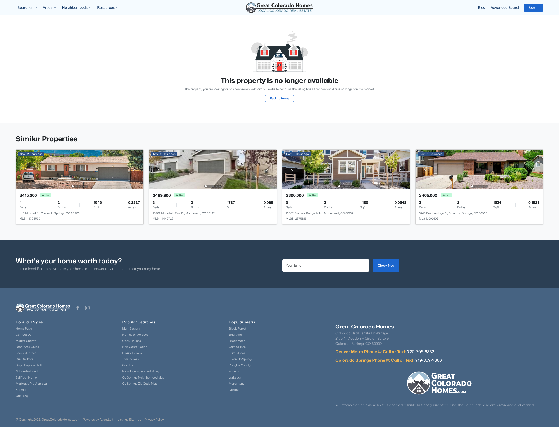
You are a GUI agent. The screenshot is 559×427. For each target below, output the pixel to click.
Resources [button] (106, 7)
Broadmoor (237, 340)
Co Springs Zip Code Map (139, 383)
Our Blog (22, 396)
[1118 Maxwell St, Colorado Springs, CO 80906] (79, 169)
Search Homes (26, 353)
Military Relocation (28, 371)
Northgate (236, 389)
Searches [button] (25, 7)
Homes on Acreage (135, 334)
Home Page (24, 328)
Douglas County (240, 365)
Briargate (235, 334)
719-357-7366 (428, 360)
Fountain (235, 371)
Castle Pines (237, 347)
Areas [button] (47, 7)
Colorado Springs (241, 359)
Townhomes (130, 359)
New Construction (134, 347)
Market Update (26, 340)
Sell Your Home (26, 377)
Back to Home (279, 98)
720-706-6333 (420, 351)
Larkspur (235, 377)
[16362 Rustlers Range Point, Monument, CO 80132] (346, 169)
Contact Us (23, 334)
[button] (78, 308)
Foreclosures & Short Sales (140, 371)
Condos (127, 365)
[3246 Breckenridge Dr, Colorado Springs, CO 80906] (479, 169)
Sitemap (21, 389)
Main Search (131, 328)
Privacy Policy (154, 419)
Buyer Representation (30, 365)
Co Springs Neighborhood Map (143, 377)
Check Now (386, 265)
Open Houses (131, 340)
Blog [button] (481, 7)
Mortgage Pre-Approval (31, 383)
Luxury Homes (132, 353)
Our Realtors (24, 359)
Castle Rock (237, 353)
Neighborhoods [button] (75, 7)
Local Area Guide (27, 347)
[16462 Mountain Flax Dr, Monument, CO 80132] (213, 169)
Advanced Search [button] (505, 7)
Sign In (533, 7)
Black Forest (237, 328)
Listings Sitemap (129, 419)
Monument (236, 383)
